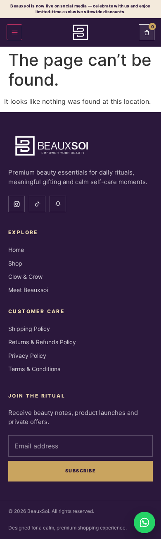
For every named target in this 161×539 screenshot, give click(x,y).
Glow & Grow (25, 276)
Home (16, 249)
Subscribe (80, 471)
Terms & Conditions (34, 368)
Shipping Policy (29, 328)
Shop (15, 263)
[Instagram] (16, 204)
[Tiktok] (37, 204)
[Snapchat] (58, 204)
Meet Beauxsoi (28, 289)
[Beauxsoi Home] (80, 32)
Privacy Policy (27, 355)
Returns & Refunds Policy (42, 341)
